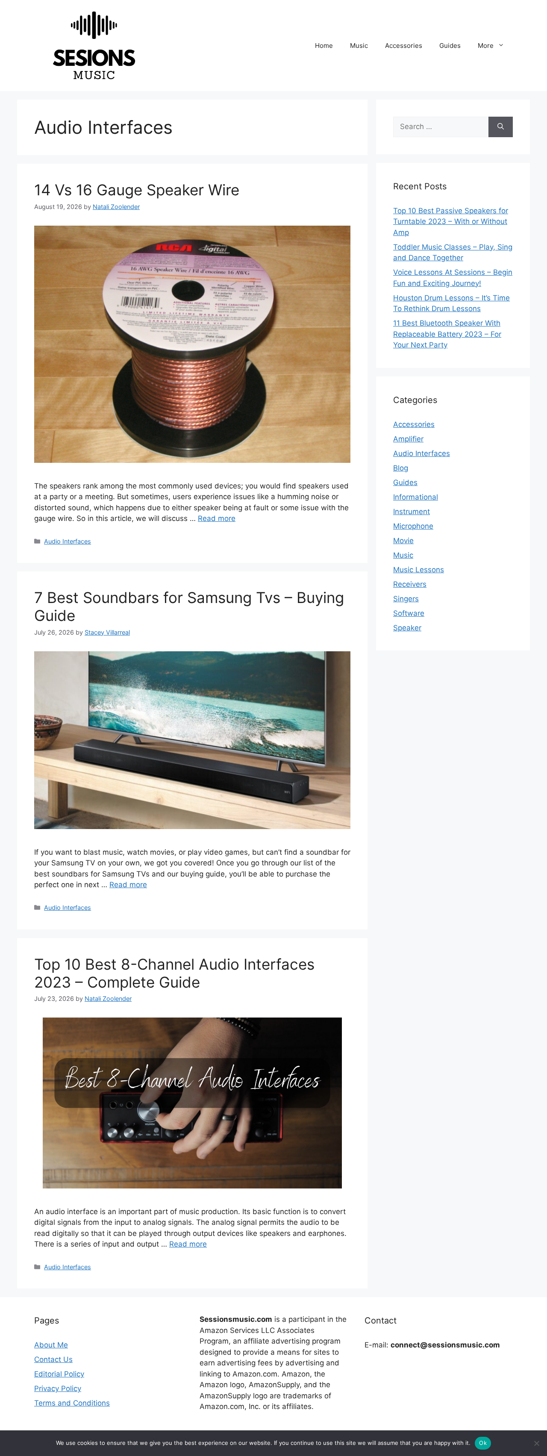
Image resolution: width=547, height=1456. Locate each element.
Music (359, 45)
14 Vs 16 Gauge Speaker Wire (136, 190)
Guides (450, 45)
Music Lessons (418, 569)
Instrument (411, 511)
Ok (483, 1442)
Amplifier (408, 439)
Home (324, 45)
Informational (415, 497)
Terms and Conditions (72, 1403)
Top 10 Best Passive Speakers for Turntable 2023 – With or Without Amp (450, 221)
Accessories (403, 45)
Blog (400, 468)
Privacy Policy (57, 1388)
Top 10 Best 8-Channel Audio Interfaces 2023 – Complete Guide (174, 973)
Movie (403, 540)
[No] (536, 1443)
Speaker (407, 628)
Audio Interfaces (67, 541)
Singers (406, 598)
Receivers (409, 584)
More (486, 45)
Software (408, 613)
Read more (216, 518)
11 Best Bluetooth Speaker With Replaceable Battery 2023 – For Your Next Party (447, 334)
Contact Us (53, 1359)
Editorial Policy (59, 1374)
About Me (51, 1345)
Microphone (413, 526)
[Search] (500, 127)
